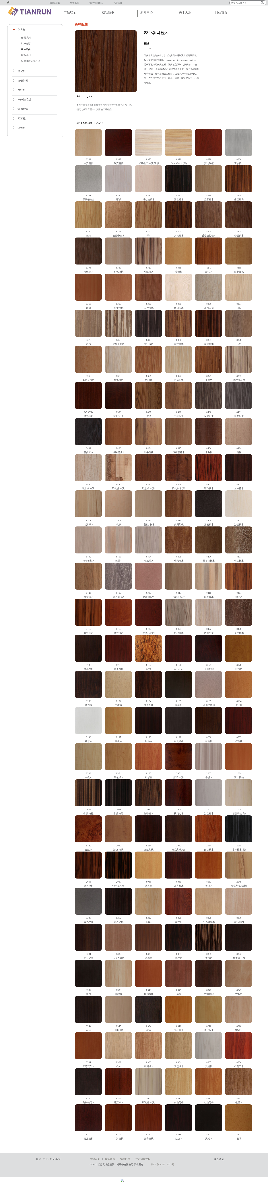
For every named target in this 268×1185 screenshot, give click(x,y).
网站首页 (10, 2)
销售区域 (74, 2)
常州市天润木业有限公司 (30, 11)
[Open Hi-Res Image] (106, 91)
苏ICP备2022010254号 (162, 1164)
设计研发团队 (96, 2)
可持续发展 (54, 2)
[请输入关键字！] (262, 3)
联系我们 (117, 2)
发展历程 (110, 1159)
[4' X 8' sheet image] (89, 96)
